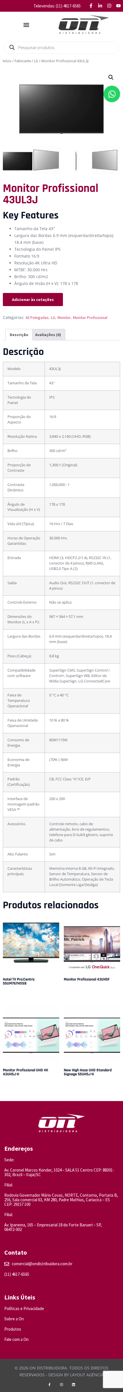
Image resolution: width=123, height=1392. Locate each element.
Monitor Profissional (90, 317)
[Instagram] (61, 1384)
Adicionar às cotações (33, 299)
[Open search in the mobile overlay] (61, 48)
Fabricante (23, 61)
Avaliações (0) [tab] (48, 334)
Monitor (64, 317)
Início (7, 61)
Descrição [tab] (19, 334)
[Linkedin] (73, 1384)
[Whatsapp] (112, 94)
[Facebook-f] (49, 1384)
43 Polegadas (37, 317)
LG (36, 61)
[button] (26, 24)
